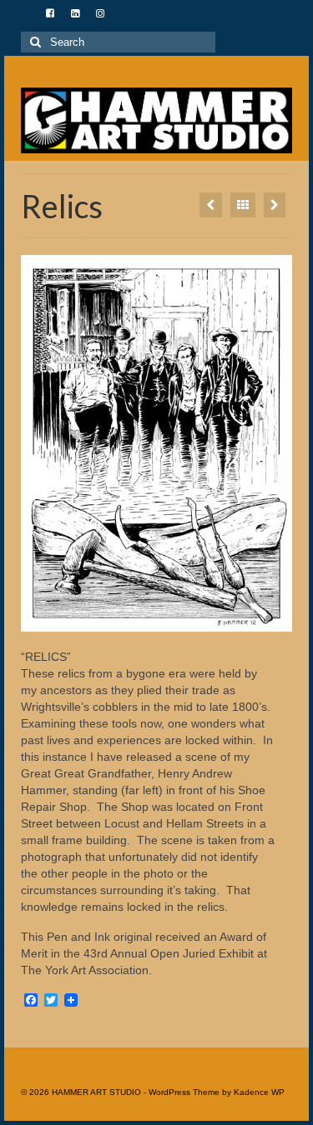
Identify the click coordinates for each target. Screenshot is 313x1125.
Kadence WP (259, 1092)
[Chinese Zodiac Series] (210, 205)
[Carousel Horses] (274, 205)
